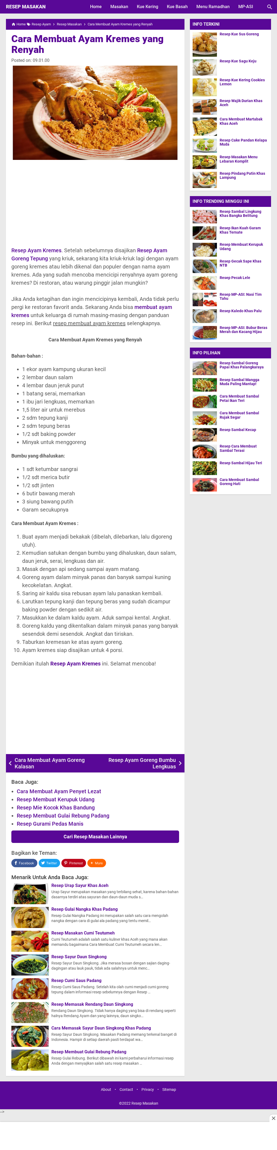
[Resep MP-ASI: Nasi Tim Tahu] (205, 299)
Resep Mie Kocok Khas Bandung (56, 807)
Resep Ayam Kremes (36, 250)
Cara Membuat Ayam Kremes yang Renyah (87, 44)
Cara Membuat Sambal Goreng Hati (239, 482)
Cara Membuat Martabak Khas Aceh (241, 121)
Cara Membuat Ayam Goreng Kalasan (50, 763)
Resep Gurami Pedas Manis (50, 824)
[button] (96, 863)
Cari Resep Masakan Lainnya (95, 836)
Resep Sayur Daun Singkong (79, 956)
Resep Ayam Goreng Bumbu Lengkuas (142, 763)
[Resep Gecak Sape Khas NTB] (205, 266)
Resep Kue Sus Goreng (239, 34)
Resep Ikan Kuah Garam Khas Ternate (240, 230)
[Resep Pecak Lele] (205, 283)
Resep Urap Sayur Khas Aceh (79, 885)
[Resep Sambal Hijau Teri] (206, 468)
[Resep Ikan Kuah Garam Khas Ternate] (205, 233)
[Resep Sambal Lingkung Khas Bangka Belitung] (205, 216)
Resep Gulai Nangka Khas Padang (84, 909)
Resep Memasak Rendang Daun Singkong (92, 1004)
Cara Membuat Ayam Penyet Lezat (59, 791)
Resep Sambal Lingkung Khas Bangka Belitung (240, 214)
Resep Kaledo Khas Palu (241, 311)
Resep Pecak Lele (235, 278)
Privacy (147, 1089)
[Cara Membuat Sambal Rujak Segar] (206, 418)
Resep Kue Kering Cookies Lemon (242, 82)
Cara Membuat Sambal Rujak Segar (239, 415)
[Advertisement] (95, 203)
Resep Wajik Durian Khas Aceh (241, 103)
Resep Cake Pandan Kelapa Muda (243, 142)
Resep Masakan (26, 6)
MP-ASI (245, 6)
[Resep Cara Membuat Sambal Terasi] (206, 451)
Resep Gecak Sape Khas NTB (240, 263)
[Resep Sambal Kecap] (206, 435)
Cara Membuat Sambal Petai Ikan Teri (239, 398)
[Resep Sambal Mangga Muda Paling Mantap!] (206, 385)
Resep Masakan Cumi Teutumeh (83, 933)
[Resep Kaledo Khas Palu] (205, 316)
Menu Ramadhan (213, 6)
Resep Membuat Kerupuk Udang (55, 799)
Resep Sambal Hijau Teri (241, 463)
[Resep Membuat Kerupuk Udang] (205, 250)
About (106, 1089)
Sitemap (169, 1089)
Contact (126, 1089)
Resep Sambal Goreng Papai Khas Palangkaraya (242, 365)
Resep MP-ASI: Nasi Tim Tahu (241, 296)
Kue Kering (147, 6)
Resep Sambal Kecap (238, 430)
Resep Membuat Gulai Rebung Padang (63, 815)
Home (96, 6)
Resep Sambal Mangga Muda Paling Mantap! (239, 382)
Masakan (119, 6)
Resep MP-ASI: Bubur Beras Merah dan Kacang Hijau (243, 330)
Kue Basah (177, 6)
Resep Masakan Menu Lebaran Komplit (239, 159)
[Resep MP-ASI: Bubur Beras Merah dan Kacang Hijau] (205, 332)
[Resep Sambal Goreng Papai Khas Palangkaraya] (206, 368)
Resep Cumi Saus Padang (76, 980)
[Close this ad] (273, 1118)
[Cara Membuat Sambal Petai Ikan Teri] (206, 401)
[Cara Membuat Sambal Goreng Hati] (206, 485)
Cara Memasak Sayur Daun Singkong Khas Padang (101, 1028)
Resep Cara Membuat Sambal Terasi (238, 448)
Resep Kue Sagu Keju (238, 61)
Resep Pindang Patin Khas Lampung (242, 176)
